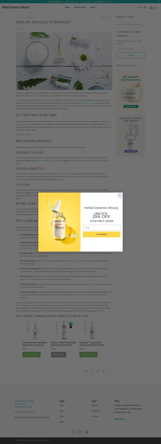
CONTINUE (101, 234)
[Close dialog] (120, 195)
